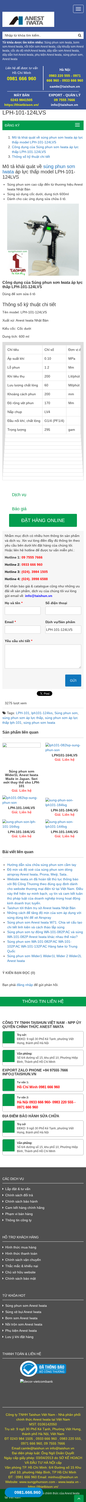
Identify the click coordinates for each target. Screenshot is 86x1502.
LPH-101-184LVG (64, 810)
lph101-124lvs (42, 713)
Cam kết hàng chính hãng (24, 1208)
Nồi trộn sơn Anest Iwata (23, 1324)
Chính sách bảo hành (21, 1201)
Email (10, 622)
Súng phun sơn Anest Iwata (26, 1305)
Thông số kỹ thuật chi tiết (31, 156)
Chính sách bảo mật (20, 1278)
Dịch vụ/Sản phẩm (60, 622)
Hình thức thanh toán (21, 1253)
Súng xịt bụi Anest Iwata (23, 1312)
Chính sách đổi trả (19, 1195)
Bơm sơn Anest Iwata (21, 1318)
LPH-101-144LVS (21, 808)
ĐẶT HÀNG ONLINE (43, 520)
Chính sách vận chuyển (23, 1260)
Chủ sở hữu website (20, 1272)
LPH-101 (22, 713)
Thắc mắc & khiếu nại (21, 1266)
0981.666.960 (27, 1492)
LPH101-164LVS (64, 755)
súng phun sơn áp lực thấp (22, 718)
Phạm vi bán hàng (19, 1214)
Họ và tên (13, 603)
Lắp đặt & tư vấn (17, 1189)
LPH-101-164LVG (21, 832)
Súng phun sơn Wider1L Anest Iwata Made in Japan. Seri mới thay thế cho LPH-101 (21, 778)
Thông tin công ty (18, 1220)
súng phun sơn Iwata (39, 722)
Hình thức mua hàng (20, 1247)
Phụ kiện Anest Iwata (21, 1330)
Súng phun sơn (66, 713)
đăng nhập (25, 985)
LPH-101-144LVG (64, 832)
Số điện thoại (56, 603)
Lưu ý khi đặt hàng (19, 1337)
